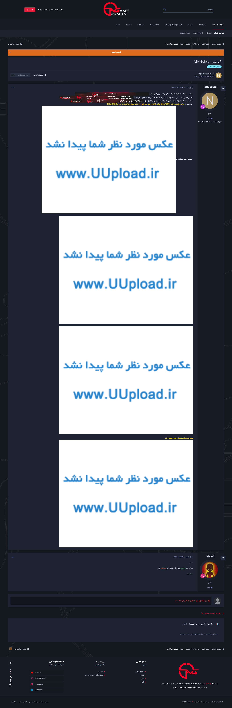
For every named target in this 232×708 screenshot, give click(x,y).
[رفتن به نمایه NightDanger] (219, 75)
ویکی (142, 678)
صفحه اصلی (140, 671)
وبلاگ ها (129, 24)
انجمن (142, 675)
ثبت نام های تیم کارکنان (173, 24)
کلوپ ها (190, 24)
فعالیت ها (202, 24)
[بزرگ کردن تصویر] (109, 159)
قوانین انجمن (116, 52)
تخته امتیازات (185, 33)
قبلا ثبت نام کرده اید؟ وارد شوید (51, 9)
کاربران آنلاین (198, 33)
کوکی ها (13, 702)
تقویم (118, 24)
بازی (143, 682)
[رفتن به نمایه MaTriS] (210, 570)
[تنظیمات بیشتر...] (13, 88)
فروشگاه (100, 671)
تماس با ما (23, 702)
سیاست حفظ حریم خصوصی (38, 702)
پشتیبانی (141, 24)
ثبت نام (30, 9)
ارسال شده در (182, 88)
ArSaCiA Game (199, 702)
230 (209, 118)
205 (209, 588)
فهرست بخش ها (218, 24)
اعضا (196, 76)
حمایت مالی (154, 24)
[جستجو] (164, 10)
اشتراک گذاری (39, 75)
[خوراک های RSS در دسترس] (10, 649)
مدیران (208, 33)
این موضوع (173, 9)
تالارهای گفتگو (219, 33)
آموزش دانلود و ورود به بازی (94, 675)
